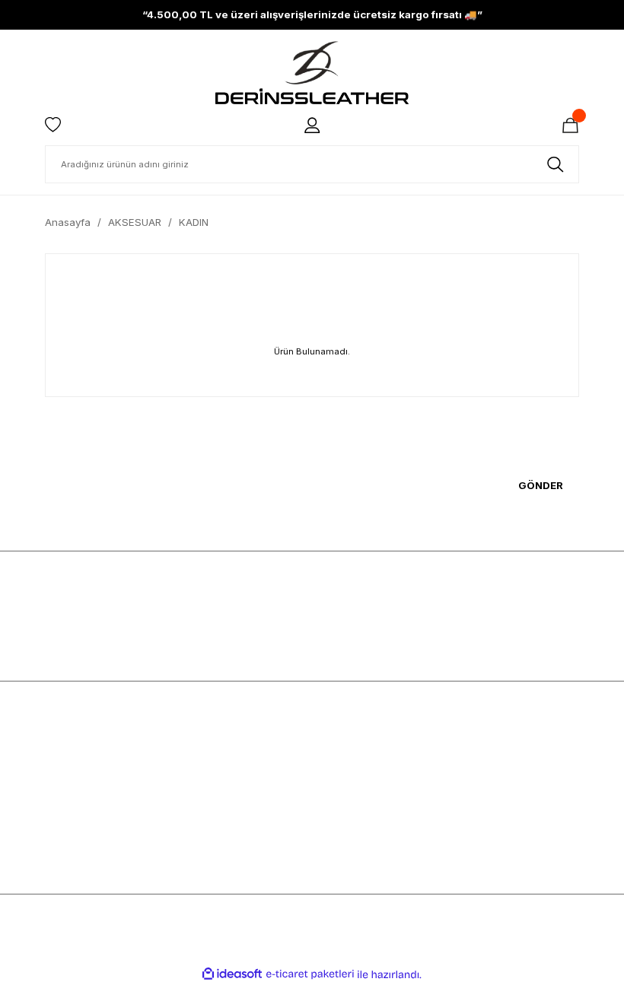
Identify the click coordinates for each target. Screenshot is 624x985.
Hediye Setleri (78, 837)
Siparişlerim (483, 768)
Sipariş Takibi (488, 837)
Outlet (59, 859)
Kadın (58, 768)
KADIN (194, 222)
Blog (329, 791)
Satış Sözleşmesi (222, 745)
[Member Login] (312, 125)
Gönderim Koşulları (227, 814)
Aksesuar (67, 791)
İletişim (335, 837)
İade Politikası (214, 837)
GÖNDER (540, 485)
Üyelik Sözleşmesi (225, 768)
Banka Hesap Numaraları (378, 768)
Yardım (335, 814)
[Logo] (312, 72)
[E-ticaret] (310, 974)
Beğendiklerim (490, 814)
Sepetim (475, 791)
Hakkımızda (346, 745)
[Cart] (570, 125)
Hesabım (476, 745)
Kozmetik (66, 814)
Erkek (58, 745)
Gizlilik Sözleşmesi (226, 791)
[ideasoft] (232, 974)
